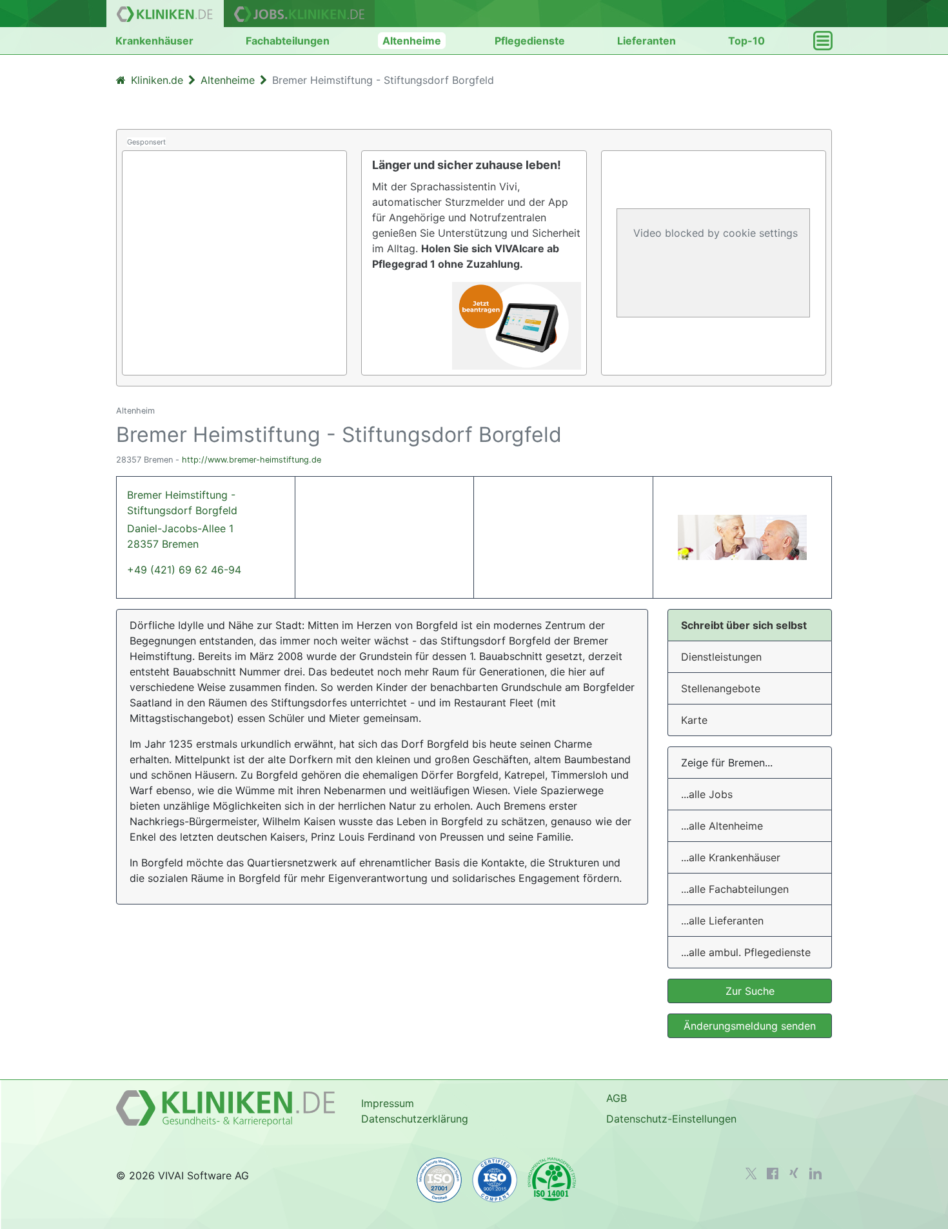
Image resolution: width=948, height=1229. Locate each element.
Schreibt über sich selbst (744, 625)
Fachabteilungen (288, 40)
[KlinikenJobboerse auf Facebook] (772, 1173)
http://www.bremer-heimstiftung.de (251, 460)
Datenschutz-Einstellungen (671, 1118)
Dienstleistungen (721, 656)
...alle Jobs (707, 794)
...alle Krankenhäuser (730, 857)
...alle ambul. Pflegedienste (746, 952)
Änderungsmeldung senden (750, 1025)
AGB (616, 1098)
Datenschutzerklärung (414, 1118)
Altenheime (411, 40)
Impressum (387, 1103)
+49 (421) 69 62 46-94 (184, 569)
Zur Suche (750, 990)
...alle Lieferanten (722, 920)
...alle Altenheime (722, 825)
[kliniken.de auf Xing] (794, 1173)
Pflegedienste (530, 40)
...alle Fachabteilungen (735, 889)
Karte (694, 720)
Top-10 (746, 40)
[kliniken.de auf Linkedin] (815, 1173)
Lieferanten (646, 40)
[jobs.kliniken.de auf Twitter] (751, 1173)
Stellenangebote (720, 688)
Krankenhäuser (154, 40)
